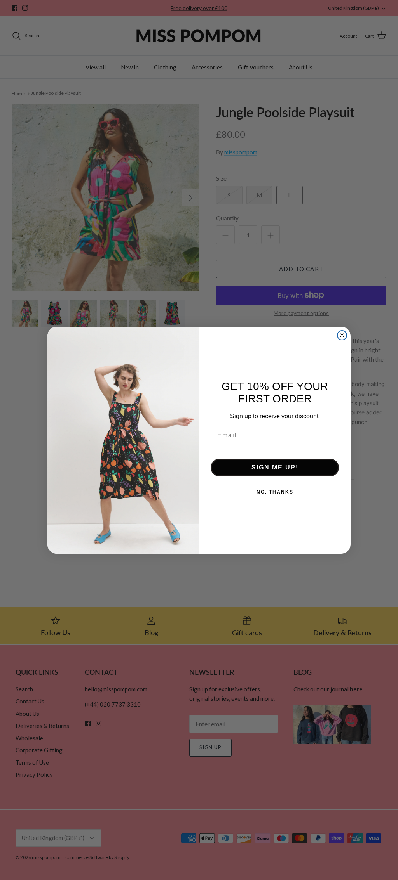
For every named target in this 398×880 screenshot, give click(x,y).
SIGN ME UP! (274, 467)
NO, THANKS (275, 492)
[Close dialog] (342, 335)
